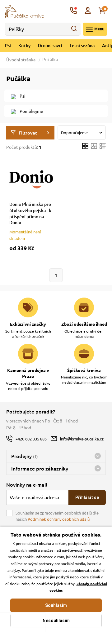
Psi (8, 45)
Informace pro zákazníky (39, 468)
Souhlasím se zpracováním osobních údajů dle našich (57, 516)
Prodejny (24, 456)
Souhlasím (56, 605)
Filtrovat (28, 132)
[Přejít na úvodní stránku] (24, 10)
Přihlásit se (87, 497)
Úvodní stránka (21, 59)
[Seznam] (103, 147)
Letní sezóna (82, 45)
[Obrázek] (94, 147)
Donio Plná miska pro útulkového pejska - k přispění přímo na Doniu (30, 213)
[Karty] (85, 147)
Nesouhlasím (56, 620)
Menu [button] (99, 29)
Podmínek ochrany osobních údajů (59, 519)
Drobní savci (50, 45)
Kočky (24, 45)
